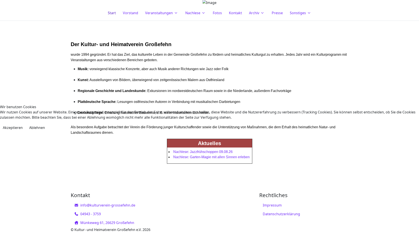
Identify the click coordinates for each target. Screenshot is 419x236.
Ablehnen (37, 127)
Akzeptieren (13, 127)
